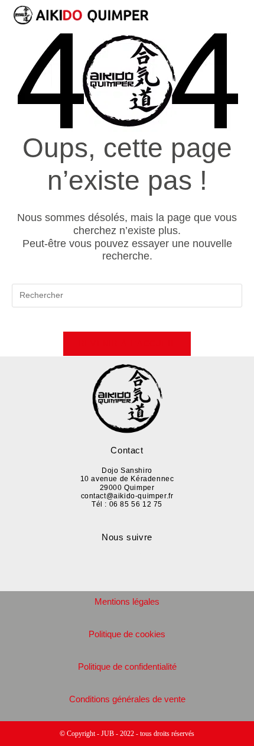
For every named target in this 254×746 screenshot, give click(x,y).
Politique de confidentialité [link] (127, 666)
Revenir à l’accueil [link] (127, 343)
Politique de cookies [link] (127, 634)
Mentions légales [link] (127, 601)
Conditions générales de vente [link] (127, 699)
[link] (88, 15)
